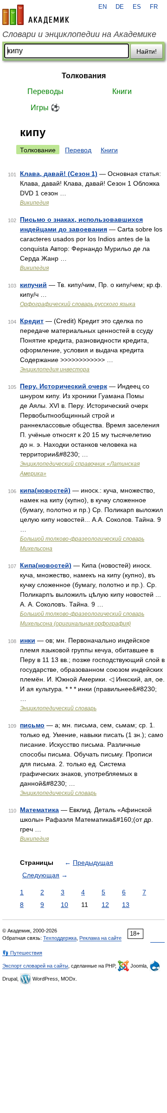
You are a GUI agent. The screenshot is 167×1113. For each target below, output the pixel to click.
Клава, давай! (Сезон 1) (58, 173)
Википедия (34, 203)
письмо (32, 725)
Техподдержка (60, 938)
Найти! (146, 51)
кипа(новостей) (45, 490)
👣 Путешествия (22, 953)
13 (125, 904)
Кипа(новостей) (45, 565)
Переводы (45, 91)
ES (137, 7)
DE (120, 7)
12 (105, 904)
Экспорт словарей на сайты (35, 966)
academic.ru (35, 15)
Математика (39, 809)
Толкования (84, 76)
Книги (122, 91)
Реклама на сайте (100, 938)
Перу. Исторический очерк (63, 386)
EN (102, 7)
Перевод (78, 150)
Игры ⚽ (45, 108)
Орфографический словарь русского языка (77, 304)
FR (154, 7)
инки (27, 640)
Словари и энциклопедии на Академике (79, 34)
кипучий (33, 284)
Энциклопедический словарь (58, 708)
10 (64, 904)
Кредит (32, 321)
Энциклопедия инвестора (55, 369)
